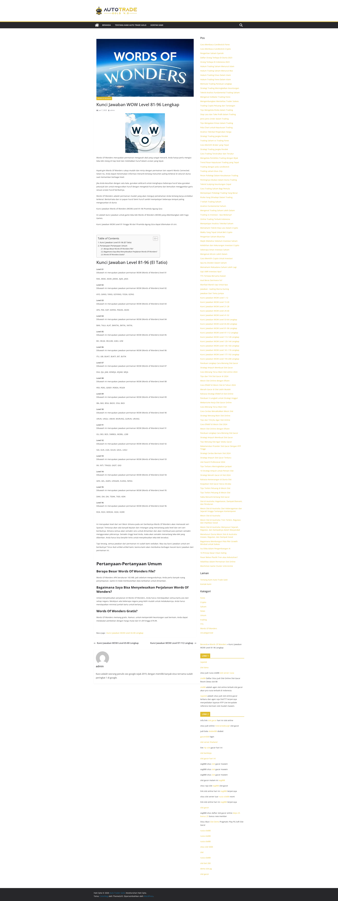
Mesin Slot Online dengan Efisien (215, 380)
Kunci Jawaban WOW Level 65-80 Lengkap (125, 633)
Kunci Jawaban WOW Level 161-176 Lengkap (219, 350)
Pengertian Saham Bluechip (212, 236)
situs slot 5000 (206, 847)
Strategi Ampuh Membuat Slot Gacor (216, 367)
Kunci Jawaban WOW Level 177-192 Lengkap (219, 354)
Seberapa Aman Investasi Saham (214, 249)
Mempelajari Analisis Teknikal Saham (216, 223)
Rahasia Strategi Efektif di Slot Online (216, 393)
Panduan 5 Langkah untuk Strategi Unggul (219, 398)
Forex (202, 598)
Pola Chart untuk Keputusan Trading (216, 127)
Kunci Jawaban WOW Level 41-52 (214, 315)
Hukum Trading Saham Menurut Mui (216, 70)
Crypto (203, 602)
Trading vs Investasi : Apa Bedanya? (216, 215)
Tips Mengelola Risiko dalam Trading (216, 110)
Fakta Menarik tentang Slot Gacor (215, 497)
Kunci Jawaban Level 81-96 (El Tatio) (115, 242)
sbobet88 (213, 731)
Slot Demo (214, 821)
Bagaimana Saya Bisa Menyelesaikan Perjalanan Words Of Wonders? (130, 251)
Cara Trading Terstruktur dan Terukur (217, 153)
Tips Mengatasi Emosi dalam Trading (216, 123)
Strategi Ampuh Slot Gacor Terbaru (215, 457)
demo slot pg (206, 868)
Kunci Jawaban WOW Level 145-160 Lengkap (219, 345)
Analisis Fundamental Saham (213, 206)
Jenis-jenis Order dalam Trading (214, 118)
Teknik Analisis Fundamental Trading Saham (220, 92)
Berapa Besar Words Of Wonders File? (118, 249)
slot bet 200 (205, 863)
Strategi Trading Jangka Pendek (214, 136)
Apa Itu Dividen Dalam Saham (213, 263)
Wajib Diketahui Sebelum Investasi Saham (219, 241)
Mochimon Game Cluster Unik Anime (216, 566)
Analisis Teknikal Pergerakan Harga (215, 132)
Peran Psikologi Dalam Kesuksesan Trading (219, 175)
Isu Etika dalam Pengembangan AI (215, 548)
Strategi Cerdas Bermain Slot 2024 (215, 453)
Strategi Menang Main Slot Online (215, 415)
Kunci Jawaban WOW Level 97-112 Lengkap (171, 643)
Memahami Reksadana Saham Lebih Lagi (218, 267)
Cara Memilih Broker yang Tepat (214, 145)
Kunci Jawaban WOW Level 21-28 (214, 306)
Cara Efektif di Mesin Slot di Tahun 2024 (218, 385)
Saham (203, 606)
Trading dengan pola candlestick (214, 166)
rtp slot (207, 747)
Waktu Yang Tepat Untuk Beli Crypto (216, 232)
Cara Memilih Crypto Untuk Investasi (216, 258)
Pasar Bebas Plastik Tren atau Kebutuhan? (219, 557)
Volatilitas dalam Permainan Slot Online (217, 561)
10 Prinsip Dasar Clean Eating (213, 553)
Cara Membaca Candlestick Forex (215, 44)
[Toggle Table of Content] (154, 238)
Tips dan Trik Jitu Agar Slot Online (215, 420)
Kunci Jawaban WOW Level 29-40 (214, 311)
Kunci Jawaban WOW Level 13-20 (214, 302)
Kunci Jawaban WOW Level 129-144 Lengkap (219, 341)
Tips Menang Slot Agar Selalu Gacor (216, 442)
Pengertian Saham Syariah (212, 53)
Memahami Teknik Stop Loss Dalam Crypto (219, 228)
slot (213, 764)
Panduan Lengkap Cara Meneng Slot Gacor (219, 363)
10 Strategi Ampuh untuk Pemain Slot (216, 470)
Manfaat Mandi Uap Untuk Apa (214, 284)
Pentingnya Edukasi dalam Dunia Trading (218, 180)
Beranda (106, 25)
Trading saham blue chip (211, 171)
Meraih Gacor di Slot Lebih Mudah (215, 389)
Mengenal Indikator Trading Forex (215, 97)
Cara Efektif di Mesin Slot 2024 (213, 424)
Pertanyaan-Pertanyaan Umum (113, 245)
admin (112, 110)
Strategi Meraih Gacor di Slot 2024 (215, 475)
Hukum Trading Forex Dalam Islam (215, 79)
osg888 (222, 780)
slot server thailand (208, 742)
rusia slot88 (224, 796)
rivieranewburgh (222, 726)
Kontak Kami (157, 25)
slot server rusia (227, 673)
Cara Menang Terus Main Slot (213, 407)
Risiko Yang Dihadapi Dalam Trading (216, 197)
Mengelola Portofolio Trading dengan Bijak (219, 158)
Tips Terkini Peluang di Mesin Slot (215, 488)
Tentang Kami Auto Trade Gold (130, 25)
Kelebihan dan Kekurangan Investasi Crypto (219, 245)
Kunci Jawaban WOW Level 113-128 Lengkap (219, 337)
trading (203, 619)
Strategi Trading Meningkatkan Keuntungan (219, 88)
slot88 (203, 678)
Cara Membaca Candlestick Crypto (215, 49)
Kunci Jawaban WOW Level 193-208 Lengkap (219, 359)
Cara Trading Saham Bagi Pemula (215, 188)
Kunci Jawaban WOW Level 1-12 (214, 297)
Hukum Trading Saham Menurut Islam (217, 66)
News (202, 611)
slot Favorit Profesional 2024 (212, 462)
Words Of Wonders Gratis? (114, 254)
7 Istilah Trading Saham (210, 201)
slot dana (204, 667)
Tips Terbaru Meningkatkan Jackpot (216, 466)
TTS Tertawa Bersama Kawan (213, 276)
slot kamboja (206, 753)
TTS (201, 624)
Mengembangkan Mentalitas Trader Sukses (219, 101)
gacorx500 (204, 736)
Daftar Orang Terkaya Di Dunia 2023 (216, 57)
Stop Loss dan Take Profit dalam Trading (218, 114)
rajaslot (203, 662)
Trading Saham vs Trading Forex (214, 140)
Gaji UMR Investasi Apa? (211, 271)
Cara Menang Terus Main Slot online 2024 (218, 372)
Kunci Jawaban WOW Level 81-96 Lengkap (218, 328)
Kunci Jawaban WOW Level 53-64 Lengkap (218, 319)
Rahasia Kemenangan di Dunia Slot (215, 479)
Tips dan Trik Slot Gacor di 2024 (214, 376)
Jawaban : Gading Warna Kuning (214, 289)
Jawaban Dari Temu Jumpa (212, 293)
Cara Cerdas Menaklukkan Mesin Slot (216, 411)
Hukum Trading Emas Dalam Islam (215, 75)
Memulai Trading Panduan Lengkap (216, 84)
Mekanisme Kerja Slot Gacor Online (216, 402)
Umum (203, 615)
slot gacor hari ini (208, 758)
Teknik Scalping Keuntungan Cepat (215, 184)
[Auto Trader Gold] (97, 25)
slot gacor (212, 720)
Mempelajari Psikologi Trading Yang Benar (219, 193)
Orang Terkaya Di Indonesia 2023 (215, 62)
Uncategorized (206, 633)
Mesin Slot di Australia (210, 515)
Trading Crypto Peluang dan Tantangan (217, 105)
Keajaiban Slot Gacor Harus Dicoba (215, 484)
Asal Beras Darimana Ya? (211, 280)
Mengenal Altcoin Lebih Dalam (213, 254)
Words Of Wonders (104, 98)
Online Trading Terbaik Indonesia (215, 219)
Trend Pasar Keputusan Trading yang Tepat (219, 162)
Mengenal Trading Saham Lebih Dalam (217, 210)
